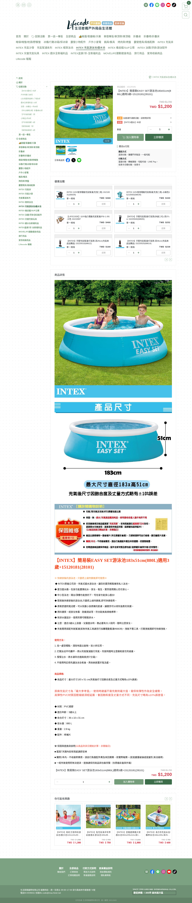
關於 (61, 868)
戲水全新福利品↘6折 (29, 103)
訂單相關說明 (74, 875)
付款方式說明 (89, 868)
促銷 (120, 122)
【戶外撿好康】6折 (28, 122)
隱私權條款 (106, 875)
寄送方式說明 (89, 872)
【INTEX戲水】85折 (28, 91)
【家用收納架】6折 (28, 130)
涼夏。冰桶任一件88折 (29, 107)
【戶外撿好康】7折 (28, 114)
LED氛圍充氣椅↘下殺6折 (30, 99)
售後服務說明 (89, 875)
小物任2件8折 (26, 118)
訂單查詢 (74, 872)
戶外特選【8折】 (27, 95)
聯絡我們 (61, 872)
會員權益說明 (105, 868)
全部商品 (73, 868)
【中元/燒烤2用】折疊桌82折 (32, 111)
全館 (120, 118)
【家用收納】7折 (27, 126)
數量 (119, 129)
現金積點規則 (106, 872)
